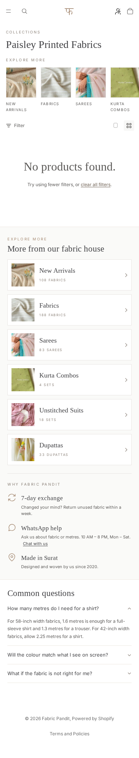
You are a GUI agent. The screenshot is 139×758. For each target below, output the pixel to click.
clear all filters (95, 184)
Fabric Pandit (56, 718)
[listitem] (21, 90)
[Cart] (130, 11)
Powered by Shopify (93, 718)
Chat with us (35, 543)
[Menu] (8, 11)
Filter (19, 125)
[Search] (24, 11)
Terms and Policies (69, 733)
